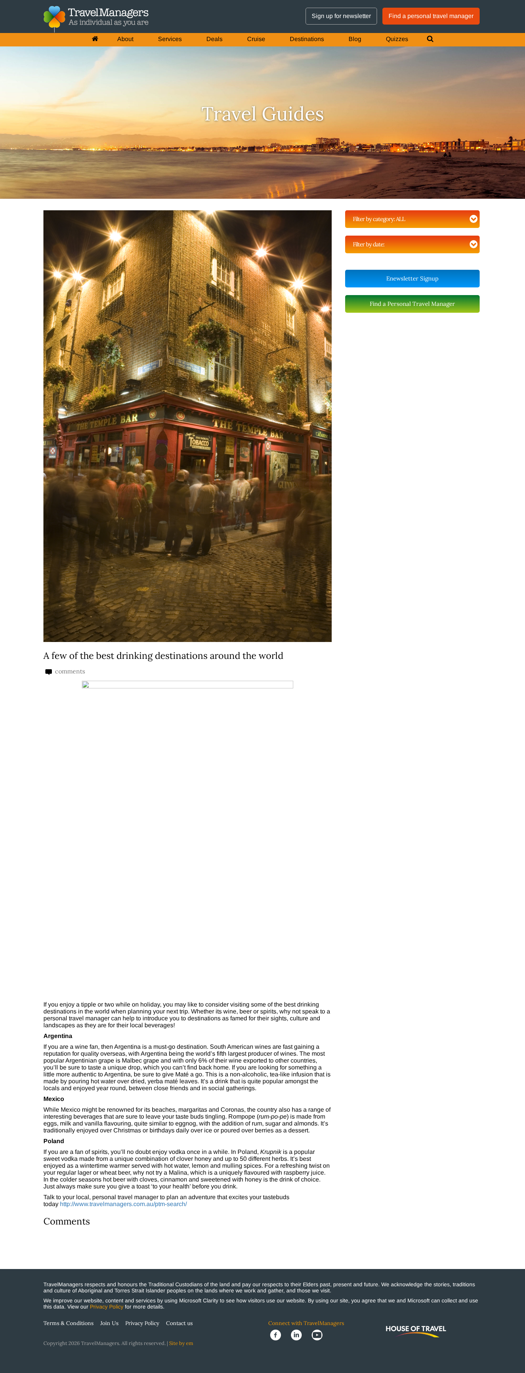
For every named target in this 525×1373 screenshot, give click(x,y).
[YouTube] (319, 1334)
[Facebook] (278, 1334)
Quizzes (397, 39)
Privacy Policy (106, 1307)
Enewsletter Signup (412, 278)
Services (170, 39)
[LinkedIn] (299, 1334)
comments (69, 671)
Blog (355, 39)
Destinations (307, 39)
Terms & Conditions (68, 1323)
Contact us (179, 1323)
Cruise (256, 39)
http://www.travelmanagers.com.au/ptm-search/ (123, 1204)
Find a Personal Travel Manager (412, 303)
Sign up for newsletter (341, 16)
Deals (214, 39)
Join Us (109, 1323)
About (125, 39)
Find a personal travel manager (431, 16)
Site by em (181, 1343)
